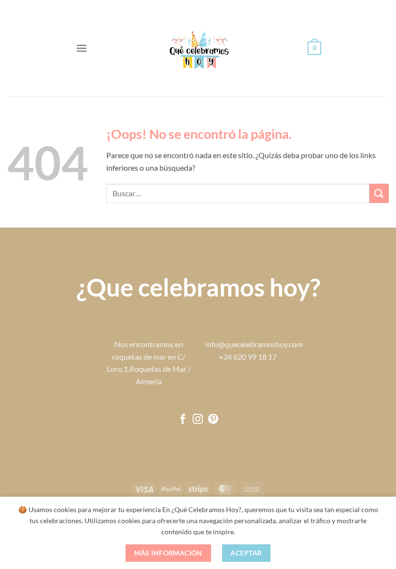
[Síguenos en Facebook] (183, 419)
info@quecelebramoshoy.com (254, 344)
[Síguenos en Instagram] (198, 419)
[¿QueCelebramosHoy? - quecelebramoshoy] (198, 48)
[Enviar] (379, 193)
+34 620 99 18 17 (248, 356)
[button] (81, 48)
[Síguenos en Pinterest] (213, 419)
